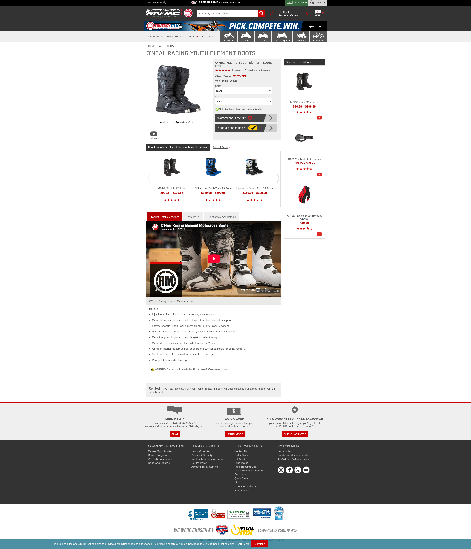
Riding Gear (154, 46)
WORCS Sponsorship (160, 458)
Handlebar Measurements (293, 455)
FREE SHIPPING (219, 2)
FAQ (237, 482)
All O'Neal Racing (172, 388)
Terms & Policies (200, 451)
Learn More (242, 543)
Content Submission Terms (207, 458)
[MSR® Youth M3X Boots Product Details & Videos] (320, 118)
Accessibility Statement (204, 466)
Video (154, 138)
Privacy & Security (201, 455)
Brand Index (285, 451)
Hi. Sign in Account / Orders (288, 14)
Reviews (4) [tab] (193, 216)
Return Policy (199, 462)
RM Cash (299, 2)
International (241, 489)
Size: (217, 96)
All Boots (218, 388)
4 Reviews (237, 70)
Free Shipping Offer (245, 466)
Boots (169, 46)
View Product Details (226, 81)
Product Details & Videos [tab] (164, 216)
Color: (218, 86)
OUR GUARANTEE (295, 434)
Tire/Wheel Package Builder (294, 458)
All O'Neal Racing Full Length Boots (244, 388)
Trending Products (245, 486)
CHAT (174, 434)
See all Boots (220, 147)
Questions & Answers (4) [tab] (221, 216)
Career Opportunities (160, 451)
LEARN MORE (234, 434)
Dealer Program (157, 455)
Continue (260, 543)
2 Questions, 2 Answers (257, 70)
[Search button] (261, 13)
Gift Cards (240, 458)
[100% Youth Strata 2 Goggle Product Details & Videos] (320, 174)
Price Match (241, 462)
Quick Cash (241, 478)
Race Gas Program (159, 462)
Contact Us (240, 451)
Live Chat (320, 2)
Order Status (241, 455)
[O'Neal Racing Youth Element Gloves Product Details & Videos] (320, 234)
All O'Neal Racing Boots (197, 388)
